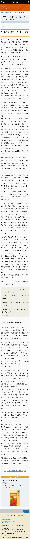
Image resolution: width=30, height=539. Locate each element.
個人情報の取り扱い (6, 519)
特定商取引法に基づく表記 (8, 521)
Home (2, 12)
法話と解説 (6, 12)
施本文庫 (11, 12)
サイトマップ (5, 522)
